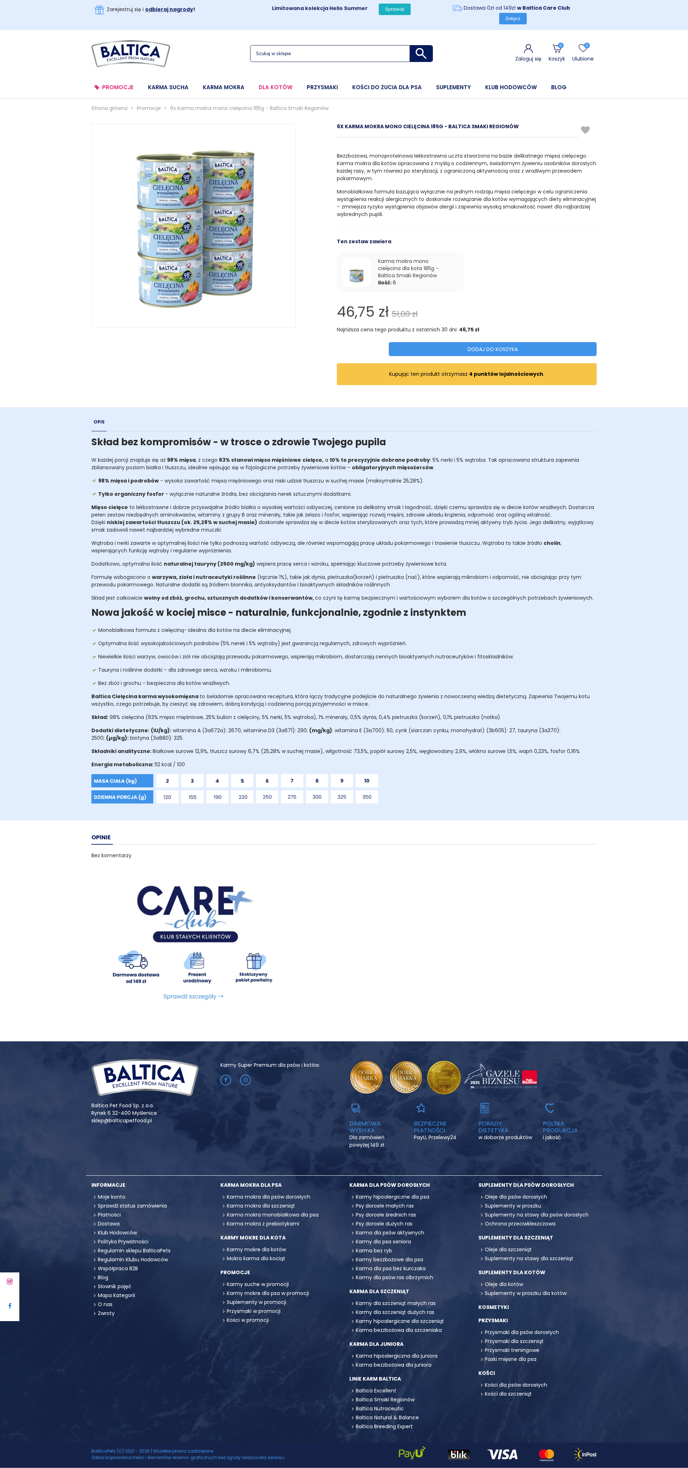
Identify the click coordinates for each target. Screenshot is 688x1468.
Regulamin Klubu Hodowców (133, 1259)
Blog (559, 87)
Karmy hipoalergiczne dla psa (392, 1196)
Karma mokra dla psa (251, 1185)
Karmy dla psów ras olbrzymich (394, 1277)
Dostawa (109, 1223)
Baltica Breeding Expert (384, 1426)
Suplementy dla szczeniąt (515, 1237)
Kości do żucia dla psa (387, 87)
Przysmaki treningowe (512, 1350)
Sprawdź (394, 9)
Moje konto (111, 1196)
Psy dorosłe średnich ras (386, 1214)
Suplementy (453, 87)
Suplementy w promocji (256, 1302)
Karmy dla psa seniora (383, 1241)
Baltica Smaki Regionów (385, 1399)
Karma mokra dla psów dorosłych (268, 1196)
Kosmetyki (493, 1307)
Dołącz (513, 18)
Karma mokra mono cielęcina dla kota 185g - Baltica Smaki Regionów (408, 268)
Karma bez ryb (374, 1250)
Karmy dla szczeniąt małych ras (396, 1303)
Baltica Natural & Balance (387, 1417)
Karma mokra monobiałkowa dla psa (273, 1214)
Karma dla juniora (376, 1344)
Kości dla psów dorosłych (516, 1384)
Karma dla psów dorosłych (389, 1185)
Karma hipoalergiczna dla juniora (397, 1355)
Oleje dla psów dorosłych (516, 1196)
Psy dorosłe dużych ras (384, 1223)
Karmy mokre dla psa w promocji (268, 1293)
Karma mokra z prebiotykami (263, 1223)
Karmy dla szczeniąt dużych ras (395, 1312)
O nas (105, 1304)
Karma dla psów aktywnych (390, 1232)
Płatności (109, 1214)
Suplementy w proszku (513, 1205)
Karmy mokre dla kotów (256, 1249)
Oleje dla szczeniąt (508, 1249)
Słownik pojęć (115, 1286)
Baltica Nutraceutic (380, 1408)
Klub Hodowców (511, 87)
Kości (486, 1373)
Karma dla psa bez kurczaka (391, 1268)
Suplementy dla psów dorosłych (526, 1185)
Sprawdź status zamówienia (132, 1205)
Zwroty (106, 1313)
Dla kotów (275, 87)
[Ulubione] (585, 130)
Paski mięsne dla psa (510, 1359)
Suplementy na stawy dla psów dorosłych (537, 1214)
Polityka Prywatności (123, 1241)
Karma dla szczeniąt (379, 1291)
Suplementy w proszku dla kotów (526, 1293)
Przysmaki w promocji (254, 1311)
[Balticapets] (130, 53)
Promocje (118, 87)
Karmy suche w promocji (258, 1284)
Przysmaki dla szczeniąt (514, 1341)
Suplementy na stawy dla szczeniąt (529, 1258)
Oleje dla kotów (504, 1284)
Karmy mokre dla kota (253, 1237)
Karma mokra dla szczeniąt (261, 1205)
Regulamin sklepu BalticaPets (134, 1250)
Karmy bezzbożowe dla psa (389, 1259)
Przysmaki (322, 87)
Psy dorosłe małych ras (385, 1205)
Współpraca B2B (118, 1268)
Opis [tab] (99, 422)
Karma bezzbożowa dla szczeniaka (399, 1330)
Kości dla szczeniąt (508, 1393)
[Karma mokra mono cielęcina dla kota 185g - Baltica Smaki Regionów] (356, 272)
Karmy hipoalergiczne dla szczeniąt (400, 1321)
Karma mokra (223, 87)
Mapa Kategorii (116, 1295)
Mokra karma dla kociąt (256, 1258)
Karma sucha (168, 87)
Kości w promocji (248, 1320)
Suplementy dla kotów (511, 1272)
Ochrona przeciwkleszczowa (520, 1223)
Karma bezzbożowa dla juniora (393, 1364)
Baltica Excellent (376, 1390)
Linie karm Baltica (375, 1378)
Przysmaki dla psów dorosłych (522, 1332)
